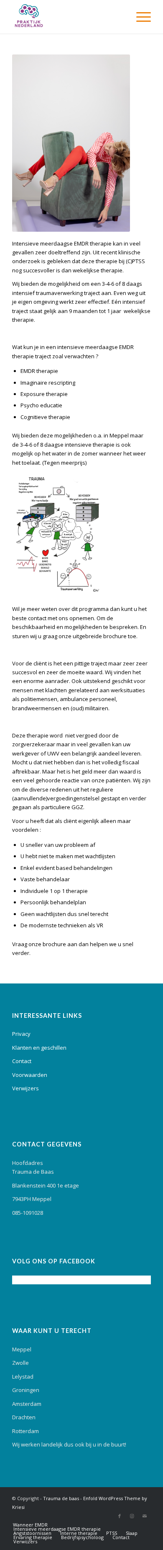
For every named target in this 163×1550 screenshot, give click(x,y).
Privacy (21, 1034)
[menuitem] (139, 17)
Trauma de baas (61, 1498)
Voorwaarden (29, 1075)
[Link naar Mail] (144, 1516)
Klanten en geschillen (39, 1047)
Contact (21, 1061)
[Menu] (139, 17)
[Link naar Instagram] (132, 1516)
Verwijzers (25, 1088)
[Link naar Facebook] (119, 1516)
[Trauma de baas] (67, 17)
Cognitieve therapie (45, 417)
